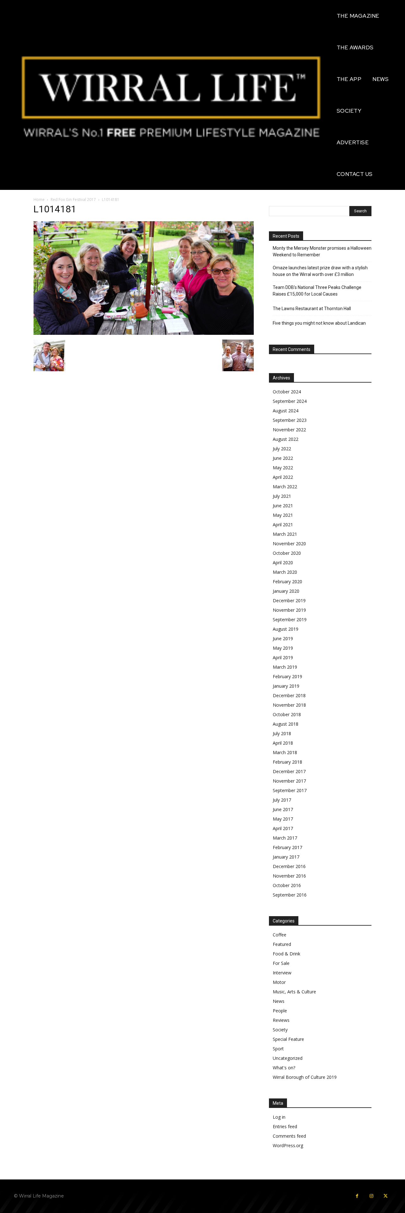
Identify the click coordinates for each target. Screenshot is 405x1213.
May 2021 (283, 515)
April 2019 (283, 657)
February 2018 (287, 762)
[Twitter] (385, 1196)
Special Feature (288, 1039)
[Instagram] (371, 1196)
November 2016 (289, 876)
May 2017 (283, 819)
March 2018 (285, 752)
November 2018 (289, 705)
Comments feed (289, 1136)
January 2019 (286, 686)
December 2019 (289, 600)
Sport (278, 1049)
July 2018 (282, 733)
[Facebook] (357, 1196)
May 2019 (283, 648)
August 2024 (285, 411)
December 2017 (289, 771)
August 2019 (285, 629)
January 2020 (286, 591)
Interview (282, 973)
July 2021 (282, 496)
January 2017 (286, 857)
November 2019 (289, 610)
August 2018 (285, 724)
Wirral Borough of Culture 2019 (305, 1077)
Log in (279, 1117)
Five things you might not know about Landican (319, 323)
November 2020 (289, 544)
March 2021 (285, 534)
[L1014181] (144, 333)
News (278, 1001)
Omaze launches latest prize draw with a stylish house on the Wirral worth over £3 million (320, 271)
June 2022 (283, 458)
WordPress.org (288, 1145)
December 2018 (289, 695)
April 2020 (283, 563)
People (280, 1011)
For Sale (281, 963)
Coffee (279, 935)
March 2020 (285, 572)
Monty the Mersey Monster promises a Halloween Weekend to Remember (322, 251)
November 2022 (289, 430)
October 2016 (287, 885)
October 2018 (287, 714)
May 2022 (283, 468)
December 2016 (289, 866)
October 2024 (287, 392)
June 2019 (283, 638)
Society (280, 1030)
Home (39, 199)
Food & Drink (286, 954)
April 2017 (283, 828)
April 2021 (283, 525)
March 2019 (285, 667)
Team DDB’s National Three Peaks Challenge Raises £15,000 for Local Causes (317, 291)
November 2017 (289, 781)
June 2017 (283, 809)
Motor (279, 982)
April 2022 (283, 477)
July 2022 (282, 449)
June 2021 (283, 506)
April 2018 (283, 743)
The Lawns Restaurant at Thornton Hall (312, 308)
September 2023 (290, 420)
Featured (282, 944)
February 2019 (287, 676)
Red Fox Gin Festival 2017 (73, 199)
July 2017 (282, 800)
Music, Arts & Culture (294, 992)
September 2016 (290, 895)
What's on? (284, 1068)
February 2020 (287, 581)
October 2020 (287, 553)
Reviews (281, 1020)
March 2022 (285, 487)
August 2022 (285, 439)
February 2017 (287, 847)
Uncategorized (287, 1058)
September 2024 (290, 401)
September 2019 (290, 619)
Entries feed (285, 1126)
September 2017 (290, 790)
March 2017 (285, 838)
